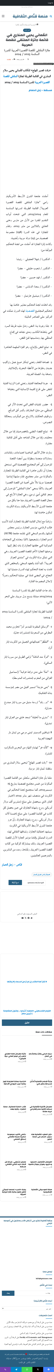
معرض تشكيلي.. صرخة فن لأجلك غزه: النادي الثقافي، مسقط (15, 1164)
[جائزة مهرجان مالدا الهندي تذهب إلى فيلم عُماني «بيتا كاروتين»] (14, 1045)
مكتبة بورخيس (26, 1358)
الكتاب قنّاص (30, 1362)
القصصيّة (30, 311)
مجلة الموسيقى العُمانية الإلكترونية (41, 1191)
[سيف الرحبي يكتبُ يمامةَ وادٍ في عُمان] (40, 1045)
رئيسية (46, 1358)
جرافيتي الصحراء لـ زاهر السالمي (30, 1333)
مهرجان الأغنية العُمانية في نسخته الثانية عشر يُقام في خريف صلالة (41, 1109)
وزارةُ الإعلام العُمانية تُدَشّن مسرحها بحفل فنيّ (41, 1082)
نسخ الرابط (15, 882)
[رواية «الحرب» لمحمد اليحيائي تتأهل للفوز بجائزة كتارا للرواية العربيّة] (14, 1180)
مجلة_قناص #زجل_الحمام (41, 874)
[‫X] (25, 918)
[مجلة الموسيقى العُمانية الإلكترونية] (40, 1180)
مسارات (26, 25)
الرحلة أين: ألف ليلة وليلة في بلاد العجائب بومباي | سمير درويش (28, 1328)
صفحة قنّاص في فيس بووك (27, 7)
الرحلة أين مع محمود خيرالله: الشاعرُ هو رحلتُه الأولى (24, 1322)
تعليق (27, 1022)
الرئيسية (33, 25)
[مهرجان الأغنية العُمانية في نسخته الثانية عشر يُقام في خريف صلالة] (40, 1097)
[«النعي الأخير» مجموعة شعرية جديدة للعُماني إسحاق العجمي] (14, 1125)
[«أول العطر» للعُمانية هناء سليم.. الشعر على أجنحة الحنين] (40, 1125)
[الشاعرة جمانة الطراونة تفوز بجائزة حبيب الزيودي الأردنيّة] (14, 1072)
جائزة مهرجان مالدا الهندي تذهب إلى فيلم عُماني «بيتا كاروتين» (15, 1056)
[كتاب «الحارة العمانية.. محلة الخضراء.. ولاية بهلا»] (14, 1097)
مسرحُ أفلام (16, 1358)
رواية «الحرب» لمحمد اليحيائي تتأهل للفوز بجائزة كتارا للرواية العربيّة (14, 1192)
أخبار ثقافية (19, 25)
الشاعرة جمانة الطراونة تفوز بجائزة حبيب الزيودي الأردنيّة (14, 1082)
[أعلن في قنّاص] (27, 1209)
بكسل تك (7, 1354)
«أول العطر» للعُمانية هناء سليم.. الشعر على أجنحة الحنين (41, 1137)
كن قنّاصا (22, 1362)
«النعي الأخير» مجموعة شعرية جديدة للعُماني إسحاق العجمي (16, 1137)
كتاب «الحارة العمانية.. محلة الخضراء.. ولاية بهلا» (14, 1108)
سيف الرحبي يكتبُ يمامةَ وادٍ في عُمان (40, 1055)
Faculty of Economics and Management (36, 1337)
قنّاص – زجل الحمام (12, 865)
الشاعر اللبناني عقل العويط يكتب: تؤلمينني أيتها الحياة (23, 1344)
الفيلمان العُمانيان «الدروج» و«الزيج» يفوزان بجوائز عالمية (40, 1163)
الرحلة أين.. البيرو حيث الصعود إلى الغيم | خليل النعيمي (28, 1339)
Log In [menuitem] (50, 3)
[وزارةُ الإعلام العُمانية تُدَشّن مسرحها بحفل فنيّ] (40, 1072)
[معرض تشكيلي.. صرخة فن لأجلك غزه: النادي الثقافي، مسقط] (14, 1153)
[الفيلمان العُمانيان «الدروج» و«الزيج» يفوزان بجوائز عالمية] (40, 1153)
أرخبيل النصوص (37, 1358)
